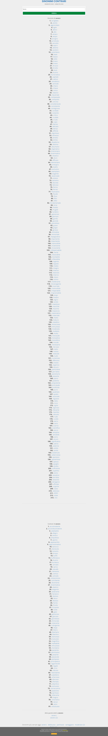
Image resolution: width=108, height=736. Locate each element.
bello (55, 59)
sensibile (56, 435)
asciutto (55, 43)
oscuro (55, 367)
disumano (55, 147)
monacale (56, 336)
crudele (55, 117)
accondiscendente (55, 529)
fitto (55, 198)
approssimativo (55, 544)
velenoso (56, 491)
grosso (55, 230)
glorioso (55, 216)
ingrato (56, 264)
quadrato (55, 392)
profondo (55, 387)
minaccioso (56, 324)
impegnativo (55, 237)
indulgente (55, 625)
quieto (55, 394)
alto (55, 32)
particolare (56, 369)
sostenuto (56, 453)
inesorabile (56, 255)
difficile (55, 131)
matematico (55, 313)
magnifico (55, 641)
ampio (55, 36)
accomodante (55, 526)
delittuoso (52, 725)
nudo (56, 356)
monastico (56, 338)
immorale (55, 621)
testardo (56, 480)
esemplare (55, 171)
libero (55, 630)
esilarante (55, 592)
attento (55, 48)
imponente (55, 239)
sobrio (56, 444)
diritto (55, 140)
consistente (55, 106)
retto (56, 401)
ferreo (55, 189)
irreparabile (56, 291)
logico (56, 300)
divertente (55, 583)
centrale (55, 84)
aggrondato (55, 25)
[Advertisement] (54, 514)
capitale (55, 77)
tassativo (56, 475)
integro (56, 268)
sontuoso (55, 686)
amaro (55, 34)
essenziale (55, 176)
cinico (55, 90)
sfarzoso (55, 679)
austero (55, 50)
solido (56, 448)
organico (56, 365)
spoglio (56, 464)
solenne (56, 446)
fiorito (55, 603)
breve (55, 63)
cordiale (55, 111)
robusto (56, 414)
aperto (54, 540)
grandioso (55, 223)
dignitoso (55, 133)
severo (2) (54, 718)
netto (56, 349)
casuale (55, 569)
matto (56, 318)
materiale (55, 315)
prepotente (56, 383)
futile (55, 610)
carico (55, 567)
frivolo (55, 605)
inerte (56, 252)
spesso (56, 462)
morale (56, 342)
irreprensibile (56, 293)
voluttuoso (55, 706)
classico (55, 93)
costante (55, 113)
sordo (56, 450)
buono (55, 72)
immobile (55, 232)
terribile (56, 477)
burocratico (55, 75)
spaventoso (56, 459)
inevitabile (56, 257)
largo (56, 295)
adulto (55, 23)
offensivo (56, 360)
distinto (55, 144)
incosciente (56, 248)
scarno (55, 426)
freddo (55, 207)
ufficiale (56, 484)
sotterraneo (55, 455)
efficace (55, 160)
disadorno (55, 142)
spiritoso (55, 693)
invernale (55, 286)
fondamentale (55, 203)
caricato (55, 565)
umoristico (55, 700)
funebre (55, 212)
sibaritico (55, 684)
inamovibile (56, 243)
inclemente (56, 246)
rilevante (56, 410)
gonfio (55, 219)
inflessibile (56, 259)
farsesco (55, 594)
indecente (55, 623)
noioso (55, 351)
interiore (56, 273)
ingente (56, 261)
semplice (56, 432)
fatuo (55, 598)
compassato (55, 97)
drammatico (55, 153)
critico (55, 115)
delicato (55, 126)
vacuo (55, 702)
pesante (56, 376)
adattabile (55, 531)
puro (56, 390)
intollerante (56, 282)
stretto (55, 466)
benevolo (55, 549)
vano (55, 704)
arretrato (55, 41)
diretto (55, 138)
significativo (56, 441)
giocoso (55, 616)
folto (55, 201)
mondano (55, 648)
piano (56, 378)
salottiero (55, 675)
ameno (55, 535)
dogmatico (55, 149)
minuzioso (56, 327)
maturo (56, 320)
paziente (55, 650)
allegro (55, 533)
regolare (56, 399)
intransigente (56, 284)
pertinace (60, 725)
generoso (55, 214)
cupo (55, 122)
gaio (55, 612)
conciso (55, 102)
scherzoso (55, 677)
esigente (55, 174)
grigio (55, 228)
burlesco (55, 562)
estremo (55, 180)
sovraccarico (55, 688)
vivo (55, 498)
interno (56, 275)
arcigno (55, 39)
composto (55, 99)
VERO (56, 493)
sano (56, 423)
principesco (55, 661)
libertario (55, 632)
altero (55, 30)
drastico (55, 156)
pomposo (55, 659)
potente (56, 381)
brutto (55, 68)
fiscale (55, 194)
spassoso (55, 691)
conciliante (55, 580)
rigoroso (56, 408)
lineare (55, 297)
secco (56, 430)
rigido (56, 405)
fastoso (55, 596)
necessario (56, 345)
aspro (55, 45)
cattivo (55, 79)
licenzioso (55, 637)
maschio (56, 309)
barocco (55, 547)
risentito (56, 412)
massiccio (56, 311)
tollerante (55, 695)
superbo (56, 471)
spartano (56, 457)
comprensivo (55, 578)
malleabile (55, 643)
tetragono (56, 482)
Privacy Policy (65, 730)
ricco (56, 403)
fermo (55, 187)
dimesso (55, 135)
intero (56, 277)
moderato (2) (80, 725)
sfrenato (55, 682)
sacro (56, 421)
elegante (55, 589)
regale (55, 666)
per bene (55, 372)
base (55, 54)
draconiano (55, 151)
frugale (55, 210)
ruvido (55, 419)
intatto (55, 266)
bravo (55, 61)
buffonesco (55, 558)
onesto (55, 363)
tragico (55, 697)
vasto (56, 489)
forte (55, 205)
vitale (56, 495)
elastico (55, 587)
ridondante (55, 673)
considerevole (55, 104)
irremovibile (55, 288)
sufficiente (56, 468)
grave (55, 225)
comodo (55, 576)
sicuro (56, 439)
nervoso (56, 347)
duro (55, 158)
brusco (55, 66)
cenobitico (55, 81)
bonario (55, 551)
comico (55, 574)
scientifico (56, 428)
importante (55, 241)
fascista (55, 183)
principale (56, 385)
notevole (56, 354)
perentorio (56, 374)
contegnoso (55, 108)
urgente (56, 486)
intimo (56, 279)
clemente (55, 571)
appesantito (54, 542)
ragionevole (55, 664)
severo (54, 715)
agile (55, 27)
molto (56, 333)
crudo (55, 120)
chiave (55, 88)
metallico (56, 322)
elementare (55, 162)
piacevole (55, 657)
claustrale (55, 95)
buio (55, 70)
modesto (56, 331)
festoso (55, 601)
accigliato (54, 21)
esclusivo (55, 169)
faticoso (55, 185)
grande (55, 221)
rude (56, 417)
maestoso (56, 304)
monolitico (56, 340)
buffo (55, 556)
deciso (55, 124)
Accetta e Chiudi (54, 733)
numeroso (56, 358)
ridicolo (55, 670)
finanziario (55, 192)
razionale (55, 396)
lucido (56, 302)
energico (55, 165)
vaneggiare (69, 725)
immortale (55, 234)
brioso (55, 553)
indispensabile (55, 250)
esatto (55, 167)
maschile (56, 306)
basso (55, 57)
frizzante (55, 607)
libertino (55, 634)
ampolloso (55, 538)
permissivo (55, 652)
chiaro (55, 86)
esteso (55, 178)
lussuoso (55, 639)
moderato (56, 329)
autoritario (55, 52)
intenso (56, 270)
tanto (56, 473)
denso (55, 129)
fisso (55, 196)
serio (56, 437)
